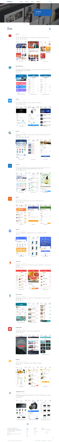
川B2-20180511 (49, 440)
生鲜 (18, 267)
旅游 (18, 332)
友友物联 (36, 440)
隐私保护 (39, 440)
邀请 (18, 300)
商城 (18, 234)
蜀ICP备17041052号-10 (44, 440)
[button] (49, 53)
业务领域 (25, 21)
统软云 (27, 434)
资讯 (22, 332)
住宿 (16, 364)
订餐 (22, 300)
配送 (22, 267)
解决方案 (35, 429)
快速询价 (50, 1)
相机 (18, 397)
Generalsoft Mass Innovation (14, 440)
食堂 (18, 364)
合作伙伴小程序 (35, 431)
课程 (16, 332)
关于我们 (35, 434)
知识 (20, 332)
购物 (16, 234)
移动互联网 (27, 429)
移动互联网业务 (25, 23)
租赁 (20, 397)
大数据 (27, 431)
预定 (16, 300)
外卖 (20, 300)
